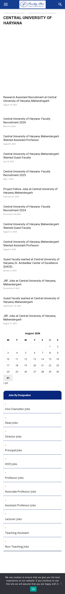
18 (17, 365)
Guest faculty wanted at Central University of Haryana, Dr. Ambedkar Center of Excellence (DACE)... (31, 263)
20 (34, 365)
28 (42, 371)
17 (8, 365)
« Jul (5, 382)
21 (42, 365)
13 (34, 359)
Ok (33, 589)
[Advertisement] (32, 61)
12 (25, 359)
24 (8, 371)
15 (50, 359)
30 (57, 371)
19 (25, 365)
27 (34, 371)
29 (50, 371)
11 (17, 359)
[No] (60, 583)
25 (17, 371)
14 (42, 359)
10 (8, 359)
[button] (5, 4)
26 (25, 371)
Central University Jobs (14, 13)
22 (50, 365)
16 (57, 359)
